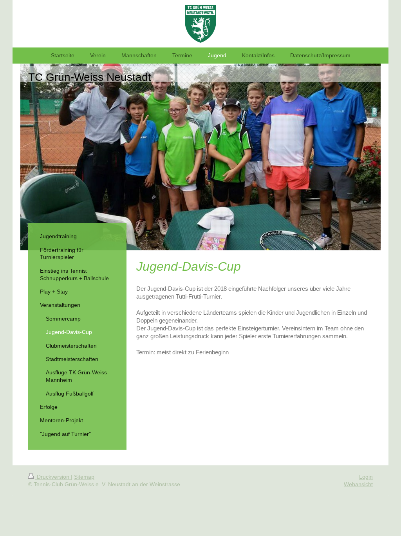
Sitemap (84, 477)
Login (366, 477)
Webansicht (358, 484)
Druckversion (53, 477)
